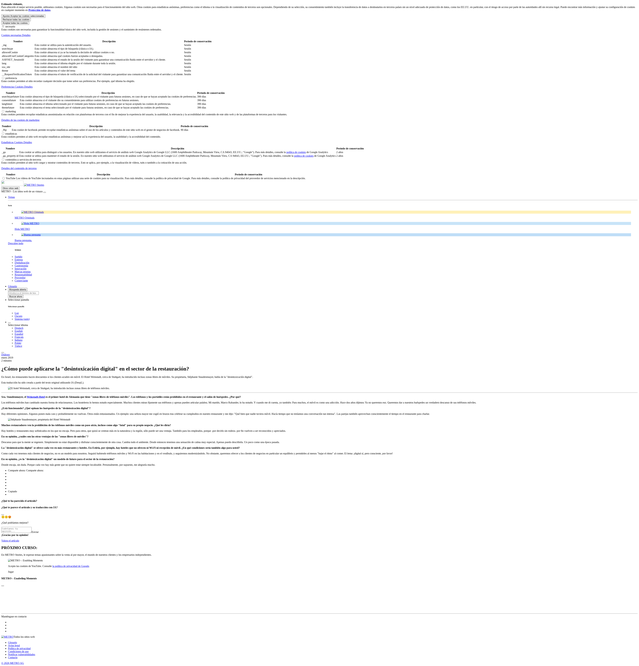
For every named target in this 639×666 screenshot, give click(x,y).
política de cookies (296, 152)
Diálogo (5, 354)
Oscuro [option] (18, 316)
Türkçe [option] (18, 346)
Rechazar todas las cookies (16, 19)
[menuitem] (326, 328)
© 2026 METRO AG (12, 663)
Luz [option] (17, 313)
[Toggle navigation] (2, 352)
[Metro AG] (19, 185)
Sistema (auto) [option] (22, 319)
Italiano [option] (18, 340)
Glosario (12, 642)
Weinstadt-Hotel (36, 396)
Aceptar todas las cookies (15, 23)
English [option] (19, 331)
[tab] (319, 35)
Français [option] (19, 337)
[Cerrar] (44, 192)
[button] (11, 197)
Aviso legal (14, 645)
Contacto (12, 657)
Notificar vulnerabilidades (21, 654)
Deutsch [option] (19, 328)
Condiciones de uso (18, 651)
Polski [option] (18, 343)
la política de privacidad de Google (70, 566)
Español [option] (19, 334)
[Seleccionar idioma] (9, 322)
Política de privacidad (19, 648)
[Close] (2, 514)
